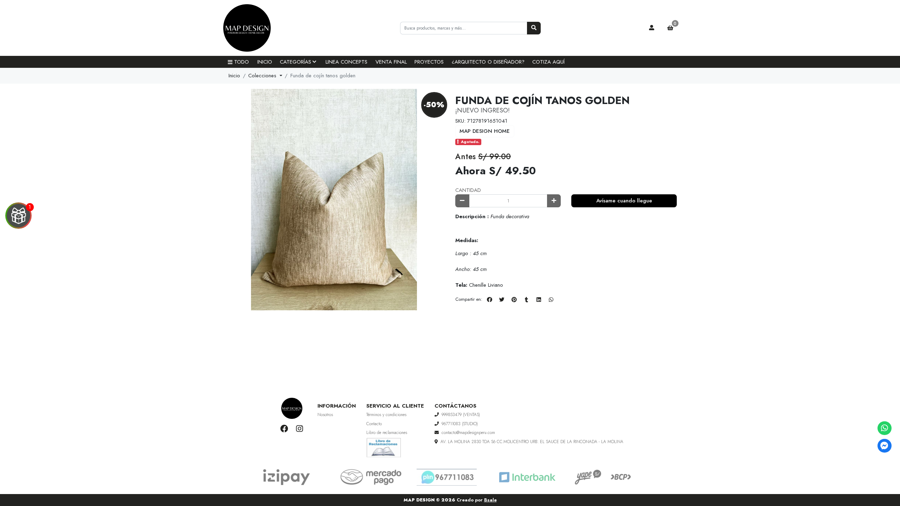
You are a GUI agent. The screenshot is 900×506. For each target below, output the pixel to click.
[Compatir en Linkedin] (538, 299)
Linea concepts (346, 62)
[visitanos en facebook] (284, 428)
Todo (241, 62)
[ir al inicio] (292, 408)
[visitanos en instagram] (299, 428)
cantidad (468, 190)
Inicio (264, 62)
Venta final (391, 62)
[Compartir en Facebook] (489, 299)
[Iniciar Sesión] (652, 28)
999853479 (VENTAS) (461, 414)
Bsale (490, 500)
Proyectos (429, 62)
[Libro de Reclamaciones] (383, 447)
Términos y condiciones (386, 414)
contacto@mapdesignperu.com (468, 432)
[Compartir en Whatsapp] (551, 299)
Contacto (374, 424)
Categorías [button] (295, 62)
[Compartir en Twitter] (501, 299)
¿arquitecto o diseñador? (488, 62)
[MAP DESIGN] (258, 28)
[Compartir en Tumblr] (526, 299)
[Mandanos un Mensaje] (884, 446)
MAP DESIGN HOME (484, 131)
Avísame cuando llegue (624, 201)
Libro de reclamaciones (386, 432)
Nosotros (325, 414)
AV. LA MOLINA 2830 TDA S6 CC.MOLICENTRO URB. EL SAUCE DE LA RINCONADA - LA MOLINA (532, 442)
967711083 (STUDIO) (460, 424)
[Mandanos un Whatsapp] (884, 428)
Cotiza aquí (548, 62)
